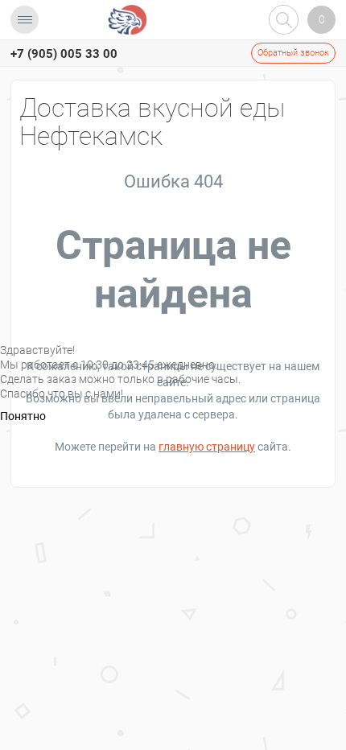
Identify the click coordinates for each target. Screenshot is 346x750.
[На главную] (127, 19)
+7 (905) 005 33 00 (63, 54)
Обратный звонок (293, 52)
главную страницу (207, 446)
